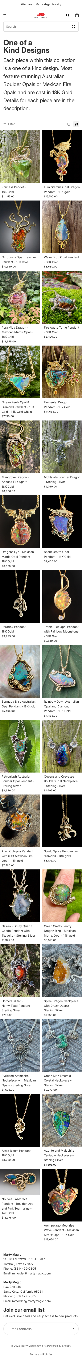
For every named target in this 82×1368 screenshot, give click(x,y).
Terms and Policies (41, 1354)
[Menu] (5, 15)
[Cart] (77, 15)
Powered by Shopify (59, 1345)
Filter (11, 124)
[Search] (67, 15)
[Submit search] (73, 26)
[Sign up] (72, 1328)
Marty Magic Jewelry (33, 1345)
